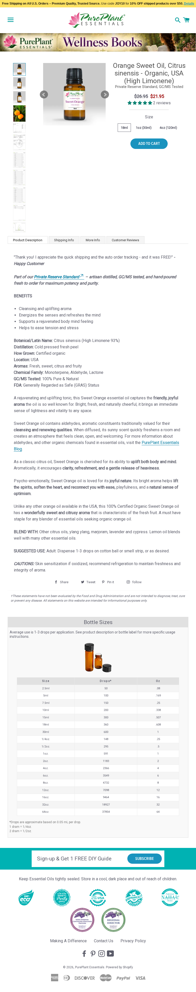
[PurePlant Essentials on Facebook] (85, 954)
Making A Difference (68, 940)
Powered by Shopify (119, 967)
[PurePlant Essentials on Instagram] (102, 954)
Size (149, 117)
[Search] (178, 20)
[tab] (28, 240)
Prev (44, 95)
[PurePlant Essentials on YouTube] (111, 954)
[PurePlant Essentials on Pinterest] (93, 954)
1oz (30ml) (144, 128)
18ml (124, 128)
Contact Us (103, 940)
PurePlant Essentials (89, 967)
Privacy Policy (133, 940)
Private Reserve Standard (56, 276)
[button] (140, 102)
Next (105, 95)
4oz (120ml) (168, 128)
